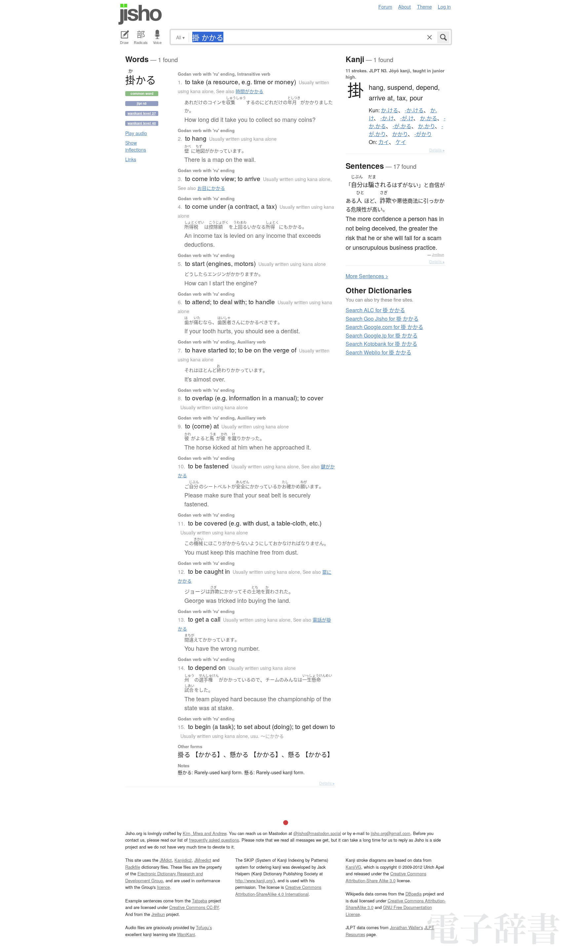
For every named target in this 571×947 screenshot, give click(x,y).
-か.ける (414, 110)
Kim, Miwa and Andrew (204, 833)
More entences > (367, 276)
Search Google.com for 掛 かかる (384, 327)
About (404, 6)
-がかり (423, 134)
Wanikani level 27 (142, 113)
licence (163, 887)
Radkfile (132, 867)
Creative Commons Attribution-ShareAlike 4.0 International (278, 890)
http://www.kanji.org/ (254, 880)
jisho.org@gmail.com (390, 833)
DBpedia (413, 894)
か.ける (389, 110)
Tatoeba (199, 900)
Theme (424, 6)
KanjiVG (353, 867)
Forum (385, 6)
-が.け (406, 118)
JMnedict (202, 860)
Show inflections (135, 146)
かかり (400, 134)
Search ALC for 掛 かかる (375, 310)
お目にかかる (211, 188)
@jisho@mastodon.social (317, 833)
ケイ (401, 142)
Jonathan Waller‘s (406, 927)
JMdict (166, 860)
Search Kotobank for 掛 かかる (381, 343)
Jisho (140, 14)
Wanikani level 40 (142, 123)
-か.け (387, 118)
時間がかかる (249, 91)
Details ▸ (327, 783)
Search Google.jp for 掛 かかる (382, 335)
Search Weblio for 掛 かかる (378, 352)
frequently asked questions (214, 840)
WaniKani (186, 934)
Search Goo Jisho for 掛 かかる (382, 318)
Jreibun (438, 254)
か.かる (428, 118)
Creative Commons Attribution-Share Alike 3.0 (386, 876)
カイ (383, 142)
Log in (444, 6)
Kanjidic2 (183, 860)
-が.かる (402, 126)
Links (130, 159)
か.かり (426, 126)
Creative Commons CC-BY (194, 907)
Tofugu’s (204, 927)
